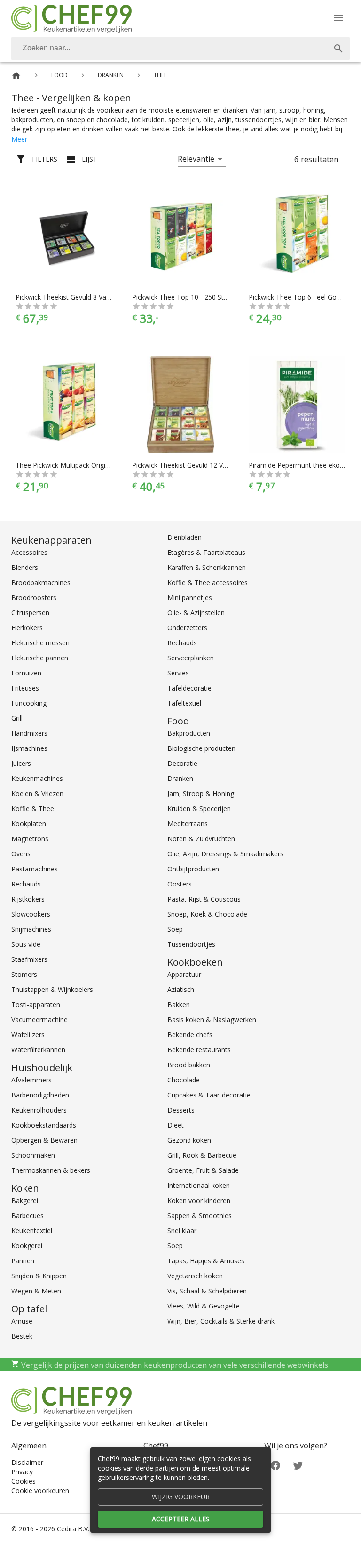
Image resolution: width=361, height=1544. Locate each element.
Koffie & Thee (32, 808)
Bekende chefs (189, 1034)
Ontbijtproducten (193, 868)
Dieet (175, 1125)
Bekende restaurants (199, 1049)
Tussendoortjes (191, 944)
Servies (178, 672)
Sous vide (25, 944)
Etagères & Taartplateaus (206, 552)
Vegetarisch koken (195, 1275)
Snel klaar (181, 1230)
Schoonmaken (33, 1155)
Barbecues (27, 1215)
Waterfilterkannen (38, 1049)
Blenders (24, 567)
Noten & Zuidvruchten (201, 838)
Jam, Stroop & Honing (200, 793)
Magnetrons (29, 838)
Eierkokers (27, 627)
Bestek (21, 1336)
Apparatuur (184, 974)
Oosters (179, 883)
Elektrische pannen (39, 657)
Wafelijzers (28, 1034)
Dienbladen (184, 537)
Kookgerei (26, 1245)
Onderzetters (187, 627)
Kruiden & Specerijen (199, 808)
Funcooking (29, 703)
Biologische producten (201, 748)
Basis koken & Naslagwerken (211, 1019)
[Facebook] (275, 1464)
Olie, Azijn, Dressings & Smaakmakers (225, 853)
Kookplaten (28, 823)
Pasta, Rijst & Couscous (204, 898)
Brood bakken (188, 1064)
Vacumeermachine (39, 1019)
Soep (175, 929)
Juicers (21, 763)
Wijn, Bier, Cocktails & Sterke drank (221, 1320)
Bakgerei (24, 1200)
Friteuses (25, 687)
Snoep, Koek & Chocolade (207, 914)
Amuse (21, 1320)
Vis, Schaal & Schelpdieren (207, 1290)
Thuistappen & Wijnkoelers (52, 989)
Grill (17, 718)
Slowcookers (30, 914)
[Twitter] (298, 1464)
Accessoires (29, 552)
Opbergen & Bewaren (44, 1140)
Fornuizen (26, 672)
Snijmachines (31, 929)
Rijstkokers (28, 898)
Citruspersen (30, 612)
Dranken (180, 778)
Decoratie (182, 763)
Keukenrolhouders (39, 1109)
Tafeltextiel (184, 703)
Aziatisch (180, 989)
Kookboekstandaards (43, 1125)
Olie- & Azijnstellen (196, 612)
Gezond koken (189, 1140)
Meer (19, 139)
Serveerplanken (190, 657)
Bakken (178, 1004)
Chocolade (183, 1079)
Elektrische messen (40, 642)
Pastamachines (34, 868)
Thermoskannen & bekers (50, 1170)
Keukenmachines (37, 778)
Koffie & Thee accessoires (207, 582)
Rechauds (26, 883)
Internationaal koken (198, 1185)
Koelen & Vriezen (37, 793)
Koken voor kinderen (198, 1200)
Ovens (21, 853)
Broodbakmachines (41, 582)
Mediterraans (187, 823)
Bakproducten (188, 733)
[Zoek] (338, 48)
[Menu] (338, 18)
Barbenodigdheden (40, 1094)
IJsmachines (29, 748)
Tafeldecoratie (189, 687)
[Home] (16, 76)
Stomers (24, 974)
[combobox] (180, 48)
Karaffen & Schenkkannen (206, 567)
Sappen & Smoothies (199, 1215)
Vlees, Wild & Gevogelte (203, 1305)
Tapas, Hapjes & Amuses (205, 1260)
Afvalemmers (31, 1079)
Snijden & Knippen (39, 1275)
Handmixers (29, 733)
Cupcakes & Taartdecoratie (209, 1094)
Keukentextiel (31, 1230)
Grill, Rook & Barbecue (201, 1155)
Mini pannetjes (189, 597)
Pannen (22, 1260)
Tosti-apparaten (35, 1004)
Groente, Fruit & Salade (203, 1170)
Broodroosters (33, 597)
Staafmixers (29, 959)
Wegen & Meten (36, 1290)
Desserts (181, 1109)
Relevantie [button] (196, 159)
